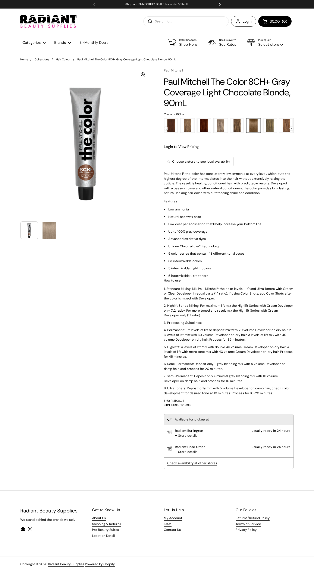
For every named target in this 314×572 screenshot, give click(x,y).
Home (24, 59)
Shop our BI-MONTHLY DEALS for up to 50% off (156, 4)
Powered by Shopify (100, 564)
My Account (173, 518)
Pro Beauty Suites (105, 530)
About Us (99, 518)
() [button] (278, 22)
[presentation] (166, 128)
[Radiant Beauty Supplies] (48, 21)
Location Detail (103, 536)
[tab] (186, 435)
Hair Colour (63, 59)
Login (247, 21)
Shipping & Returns (106, 524)
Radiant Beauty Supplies (66, 564)
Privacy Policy (246, 530)
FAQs (168, 524)
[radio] (171, 125)
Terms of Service (248, 524)
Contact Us (172, 530)
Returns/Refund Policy (253, 518)
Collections (42, 59)
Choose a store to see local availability (201, 161)
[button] (265, 43)
